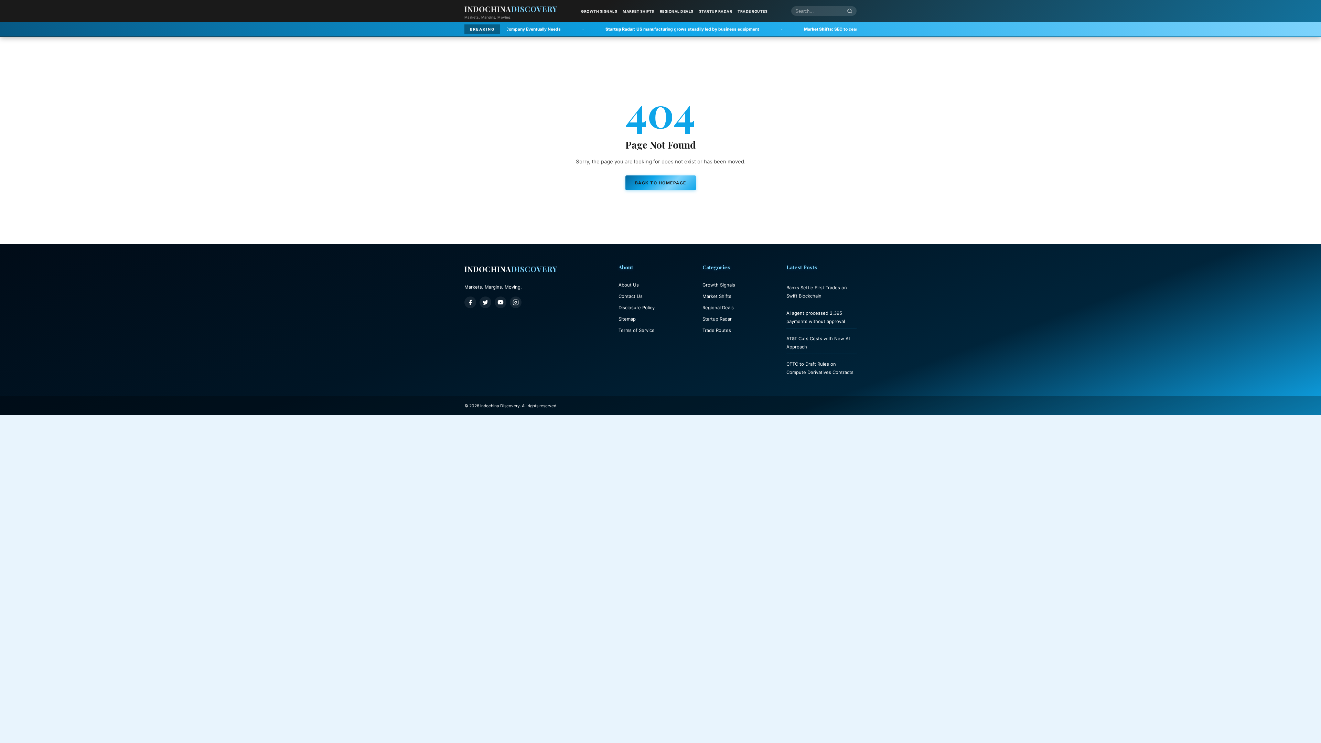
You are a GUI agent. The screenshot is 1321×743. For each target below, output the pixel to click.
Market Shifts (638, 11)
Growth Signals (599, 11)
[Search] (850, 11)
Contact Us (631, 296)
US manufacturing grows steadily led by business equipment (605, 29)
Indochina (510, 9)
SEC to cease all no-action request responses (788, 29)
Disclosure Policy (637, 307)
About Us (629, 285)
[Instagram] (516, 302)
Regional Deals (677, 11)
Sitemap (627, 319)
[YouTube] (500, 302)
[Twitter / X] (485, 302)
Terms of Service (637, 330)
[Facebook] (470, 302)
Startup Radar (715, 11)
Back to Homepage (660, 182)
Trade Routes (752, 11)
